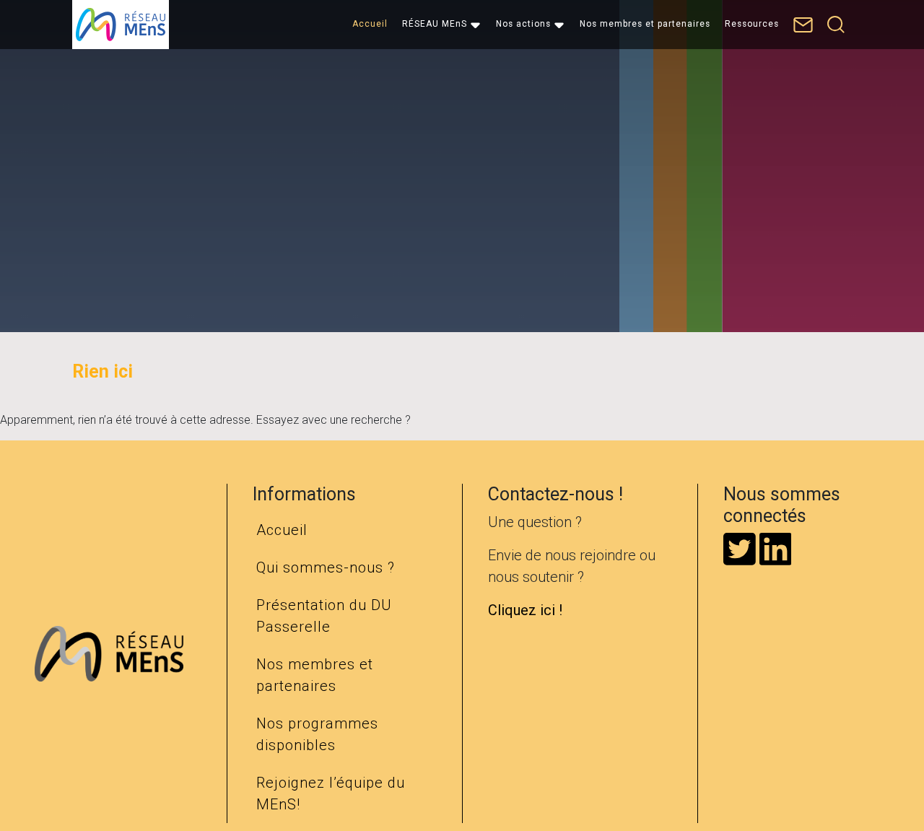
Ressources (752, 24)
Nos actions (523, 24)
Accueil (370, 24)
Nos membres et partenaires (645, 24)
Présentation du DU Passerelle (324, 615)
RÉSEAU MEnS (434, 24)
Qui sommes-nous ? (325, 567)
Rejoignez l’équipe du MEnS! (330, 793)
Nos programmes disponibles (317, 734)
